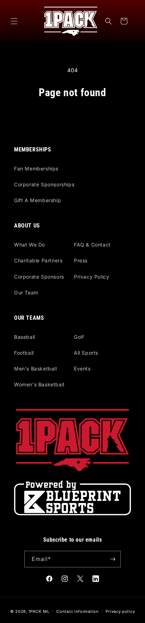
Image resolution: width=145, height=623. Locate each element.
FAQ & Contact (92, 245)
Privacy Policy (91, 277)
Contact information (77, 611)
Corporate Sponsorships (44, 184)
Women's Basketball (39, 384)
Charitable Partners (38, 260)
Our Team (26, 292)
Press (81, 260)
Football (24, 353)
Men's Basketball (35, 369)
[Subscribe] (112, 559)
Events (82, 369)
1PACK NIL (39, 611)
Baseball (24, 337)
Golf (79, 337)
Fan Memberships (36, 169)
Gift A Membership (37, 200)
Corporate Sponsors (39, 277)
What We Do (29, 245)
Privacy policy (120, 611)
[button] (14, 21)
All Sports (86, 353)
